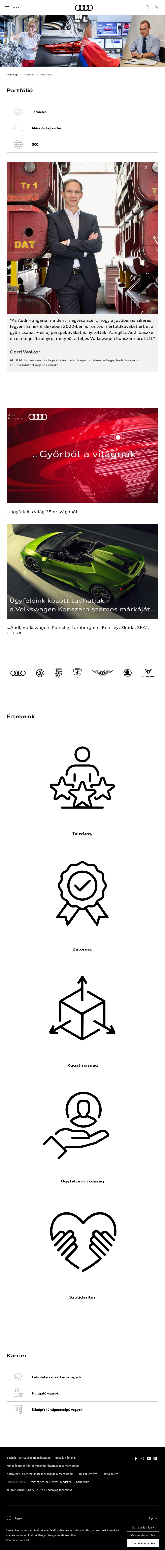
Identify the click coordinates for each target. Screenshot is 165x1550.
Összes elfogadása (143, 1543)
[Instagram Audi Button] (142, 1458)
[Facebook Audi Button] (136, 1458)
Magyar (18, 1518)
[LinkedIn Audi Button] (155, 1458)
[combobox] (146, 9)
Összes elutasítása (143, 1535)
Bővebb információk (18, 1540)
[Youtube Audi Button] (148, 1458)
